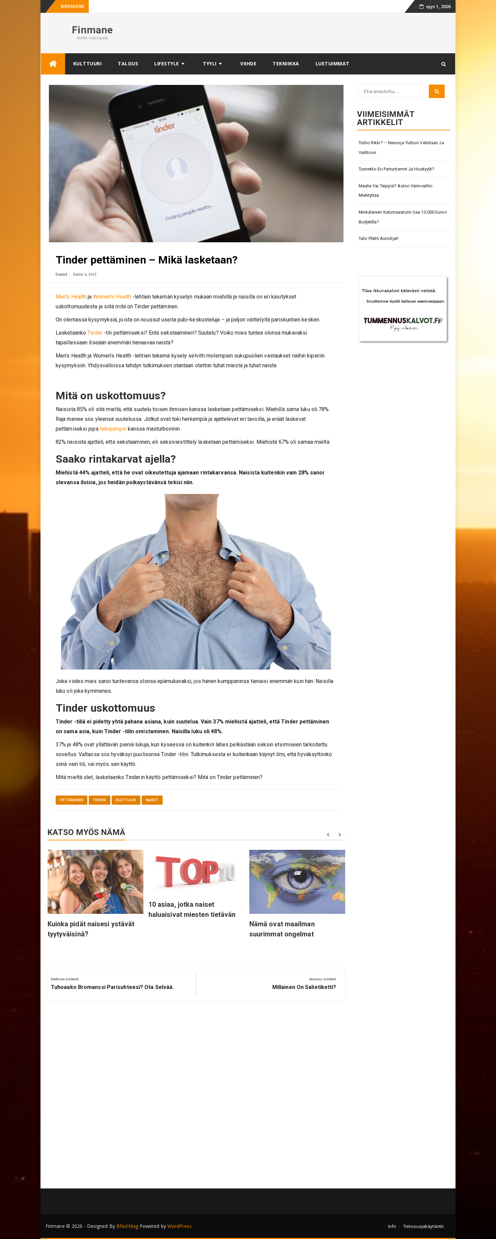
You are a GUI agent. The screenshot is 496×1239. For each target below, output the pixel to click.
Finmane (92, 30)
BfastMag (127, 1226)
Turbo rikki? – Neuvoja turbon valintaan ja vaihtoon (401, 147)
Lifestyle (166, 63)
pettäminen (71, 800)
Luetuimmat (332, 63)
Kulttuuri (87, 63)
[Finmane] (53, 63)
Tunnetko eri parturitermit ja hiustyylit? (397, 169)
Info (392, 1226)
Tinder (95, 333)
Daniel (61, 274)
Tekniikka (286, 63)
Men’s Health (71, 296)
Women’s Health (112, 296)
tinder (99, 800)
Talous (128, 63)
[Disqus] (196, 1097)
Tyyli (210, 63)
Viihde (248, 63)
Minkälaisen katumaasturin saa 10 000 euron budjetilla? (403, 217)
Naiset (152, 800)
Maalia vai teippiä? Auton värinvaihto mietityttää (396, 190)
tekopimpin (113, 429)
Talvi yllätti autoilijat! (379, 238)
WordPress (179, 1226)
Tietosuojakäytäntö (423, 1226)
